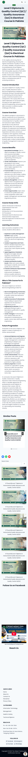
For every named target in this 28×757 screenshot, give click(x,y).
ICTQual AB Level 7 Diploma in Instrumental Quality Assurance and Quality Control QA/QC (14, 485)
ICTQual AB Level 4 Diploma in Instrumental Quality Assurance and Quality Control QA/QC (14, 556)
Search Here (5, 461)
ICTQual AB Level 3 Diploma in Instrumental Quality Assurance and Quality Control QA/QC (14, 579)
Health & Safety (8, 714)
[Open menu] (25, 2)
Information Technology (10, 708)
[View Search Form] (22, 2)
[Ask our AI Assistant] (25, 754)
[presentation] (14, 425)
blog (14, 5)
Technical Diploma (8, 717)
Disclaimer (6, 699)
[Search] (24, 463)
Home (5, 692)
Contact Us (6, 696)
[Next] (22, 433)
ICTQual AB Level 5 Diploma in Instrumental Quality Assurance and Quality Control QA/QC (14, 532)
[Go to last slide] (5, 433)
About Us (5, 694)
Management (7, 711)
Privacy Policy (7, 701)
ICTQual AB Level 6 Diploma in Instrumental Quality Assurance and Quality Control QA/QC (14, 509)
